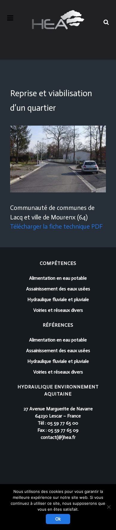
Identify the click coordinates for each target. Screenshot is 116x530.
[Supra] (58, 19)
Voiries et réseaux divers (58, 310)
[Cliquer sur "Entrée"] (106, 20)
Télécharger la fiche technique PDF (56, 226)
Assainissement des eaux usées (58, 289)
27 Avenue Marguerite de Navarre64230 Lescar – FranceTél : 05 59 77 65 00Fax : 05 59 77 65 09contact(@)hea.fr (58, 423)
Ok (58, 519)
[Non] (109, 507)
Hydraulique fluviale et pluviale (58, 299)
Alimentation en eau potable (58, 278)
